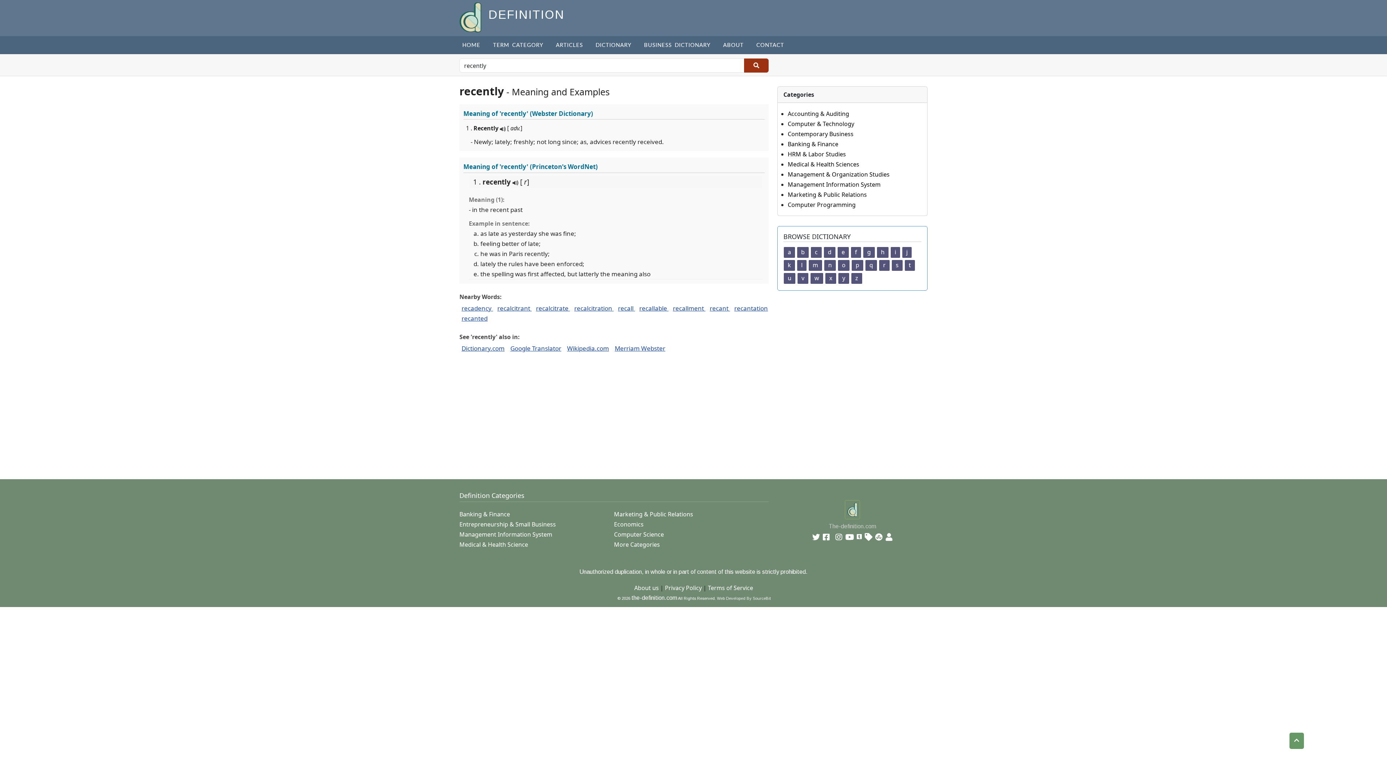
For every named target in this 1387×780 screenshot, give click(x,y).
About (733, 45)
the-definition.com (654, 598)
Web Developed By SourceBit (744, 598)
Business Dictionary (677, 45)
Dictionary (613, 45)
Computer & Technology (821, 124)
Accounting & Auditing (818, 114)
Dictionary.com (483, 348)
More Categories (637, 545)
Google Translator (535, 348)
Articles (569, 45)
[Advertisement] (676, 420)
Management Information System (834, 184)
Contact (770, 45)
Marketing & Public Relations (827, 195)
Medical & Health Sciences (823, 164)
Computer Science (639, 534)
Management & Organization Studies (839, 174)
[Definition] (471, 17)
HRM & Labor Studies (817, 154)
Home (471, 45)
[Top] (1296, 741)
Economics (629, 524)
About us (646, 588)
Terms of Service (730, 588)
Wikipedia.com (588, 348)
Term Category (518, 45)
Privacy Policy (683, 588)
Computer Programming (822, 205)
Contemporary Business (821, 134)
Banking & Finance (813, 144)
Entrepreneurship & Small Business (507, 524)
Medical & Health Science (493, 545)
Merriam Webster (640, 348)
